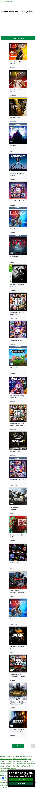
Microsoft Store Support (14, 766)
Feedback (3, 761)
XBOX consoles (5, 756)
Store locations (11, 768)
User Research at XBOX (20, 763)
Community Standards (14, 761)
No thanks (21, 784)
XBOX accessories (6, 759)
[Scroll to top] (33, 746)
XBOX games (15, 756)
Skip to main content (7, 1)
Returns (25, 766)
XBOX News (16, 759)
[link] (18, 56)
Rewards (3, 771)
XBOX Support (26, 759)
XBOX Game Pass (26, 756)
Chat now (21, 780)
